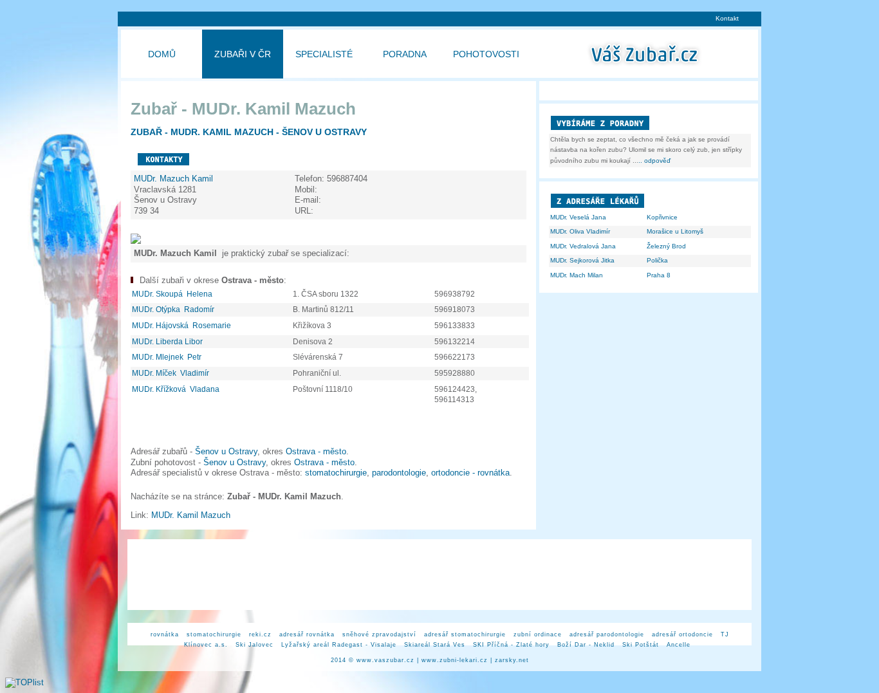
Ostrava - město (316, 451)
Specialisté (324, 54)
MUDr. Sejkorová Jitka (582, 260)
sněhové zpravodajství (379, 634)
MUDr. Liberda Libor (168, 342)
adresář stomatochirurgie (465, 634)
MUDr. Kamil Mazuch (192, 515)
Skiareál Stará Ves (434, 645)
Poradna (405, 54)
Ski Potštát (640, 645)
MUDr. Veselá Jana (578, 217)
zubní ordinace (538, 634)
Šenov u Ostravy (226, 451)
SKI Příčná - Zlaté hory (511, 645)
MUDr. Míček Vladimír (171, 373)
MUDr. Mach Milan (576, 275)
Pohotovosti (486, 54)
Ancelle (678, 645)
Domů (162, 54)
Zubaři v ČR (242, 54)
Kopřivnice (662, 217)
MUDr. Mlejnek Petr (167, 357)
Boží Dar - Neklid (586, 645)
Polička (657, 260)
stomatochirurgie (336, 472)
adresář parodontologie (606, 634)
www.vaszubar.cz (385, 660)
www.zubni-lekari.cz (454, 660)
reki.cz (260, 634)
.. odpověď (654, 160)
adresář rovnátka (307, 634)
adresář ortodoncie (682, 634)
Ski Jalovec (254, 645)
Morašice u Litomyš (675, 231)
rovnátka (165, 634)
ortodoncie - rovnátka (470, 472)
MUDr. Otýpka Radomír (174, 309)
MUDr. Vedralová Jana (583, 246)
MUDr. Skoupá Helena (173, 294)
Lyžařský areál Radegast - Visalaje (338, 645)
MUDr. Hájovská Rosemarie (182, 325)
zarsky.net (512, 660)
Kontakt (727, 18)
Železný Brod (666, 246)
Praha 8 (659, 275)
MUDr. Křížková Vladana (176, 389)
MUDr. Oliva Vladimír (580, 231)
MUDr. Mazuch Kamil (175, 178)
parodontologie (399, 472)
